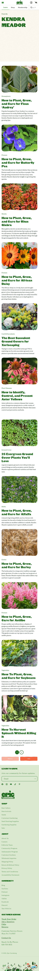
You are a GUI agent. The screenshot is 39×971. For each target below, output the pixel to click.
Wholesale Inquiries (9, 858)
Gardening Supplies (9, 824)
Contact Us (6, 938)
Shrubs (4, 214)
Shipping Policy (7, 861)
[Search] (31, 7)
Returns (5, 927)
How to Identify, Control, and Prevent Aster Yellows (17, 395)
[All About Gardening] (19, 2)
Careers (4, 841)
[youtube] (11, 784)
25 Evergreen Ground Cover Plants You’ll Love (17, 457)
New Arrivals (6, 811)
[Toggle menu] (3, 2)
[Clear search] (35, 7)
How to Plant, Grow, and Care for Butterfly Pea (18, 162)
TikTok (4, 898)
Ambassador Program (10, 851)
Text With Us (6, 908)
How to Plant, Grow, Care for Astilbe (17, 618)
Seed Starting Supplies (10, 821)
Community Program (9, 848)
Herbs (4, 506)
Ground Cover (6, 450)
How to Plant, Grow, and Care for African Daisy (17, 280)
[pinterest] (19, 784)
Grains (4, 559)
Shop (13, 7)
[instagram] (6, 784)
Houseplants (6, 96)
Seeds (4, 814)
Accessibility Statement (10, 875)
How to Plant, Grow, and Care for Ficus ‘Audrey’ (17, 103)
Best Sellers (6, 808)
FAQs (4, 924)
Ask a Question (8, 922)
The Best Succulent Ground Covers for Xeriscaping (16, 341)
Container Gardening (9, 818)
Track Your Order (9, 919)
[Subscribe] (34, 778)
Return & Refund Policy (10, 865)
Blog (3, 885)
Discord (4, 905)
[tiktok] (15, 784)
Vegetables (5, 670)
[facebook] (2, 784)
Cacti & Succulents (8, 334)
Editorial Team (7, 845)
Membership (22, 7)
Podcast (5, 892)
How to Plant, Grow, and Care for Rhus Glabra (17, 221)
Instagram (5, 895)
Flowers (4, 155)
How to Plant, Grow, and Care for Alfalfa (17, 512)
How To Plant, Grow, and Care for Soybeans (19, 676)
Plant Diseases (7, 388)
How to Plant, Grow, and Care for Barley (17, 565)
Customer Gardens (9, 855)
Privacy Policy (7, 868)
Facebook (5, 902)
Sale (3, 828)
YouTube (5, 888)
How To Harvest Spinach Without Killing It (19, 732)
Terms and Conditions (10, 871)
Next (29, 758)
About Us (5, 838)
